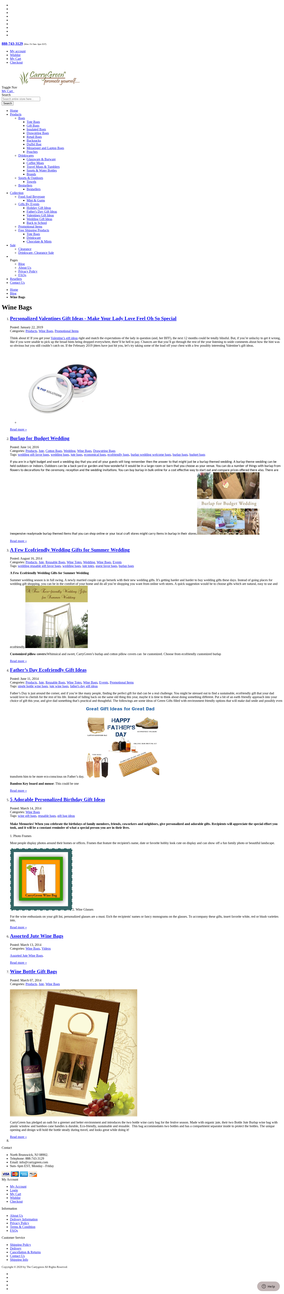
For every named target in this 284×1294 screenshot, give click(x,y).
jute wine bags (58, 686)
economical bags (95, 454)
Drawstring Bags (104, 451)
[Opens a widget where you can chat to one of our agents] (268, 1287)
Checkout (16, 62)
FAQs (22, 275)
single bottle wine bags (33, 686)
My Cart (15, 58)
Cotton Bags (54, 451)
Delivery (15, 1248)
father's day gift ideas (84, 686)
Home (14, 289)
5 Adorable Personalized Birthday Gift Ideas (57, 799)
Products (31, 331)
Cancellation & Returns (25, 1252)
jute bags (76, 454)
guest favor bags (106, 566)
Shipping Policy (20, 1244)
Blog (21, 264)
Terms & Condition (22, 1227)
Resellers (16, 279)
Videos (46, 948)
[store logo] (49, 87)
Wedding (69, 451)
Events (117, 562)
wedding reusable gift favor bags (39, 566)
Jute (41, 451)
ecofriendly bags (118, 454)
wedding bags (60, 454)
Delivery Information (24, 1219)
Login (14, 1190)
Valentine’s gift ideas (64, 338)
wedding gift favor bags (33, 454)
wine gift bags (27, 816)
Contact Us (17, 282)
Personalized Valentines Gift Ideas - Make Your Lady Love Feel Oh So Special (93, 318)
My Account (18, 1186)
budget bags (197, 454)
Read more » (18, 429)
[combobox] (21, 99)
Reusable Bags (55, 562)
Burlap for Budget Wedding (39, 438)
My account (18, 51)
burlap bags (180, 454)
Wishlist (15, 55)
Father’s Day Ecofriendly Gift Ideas (48, 670)
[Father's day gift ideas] (121, 776)
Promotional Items (67, 331)
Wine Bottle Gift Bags (33, 971)
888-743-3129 (12, 44)
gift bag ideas (66, 816)
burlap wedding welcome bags (151, 454)
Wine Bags (46, 331)
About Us (24, 267)
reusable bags (47, 816)
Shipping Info (19, 1259)
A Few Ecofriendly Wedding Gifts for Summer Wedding (70, 549)
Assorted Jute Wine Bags (36, 936)
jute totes (88, 566)
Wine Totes (74, 562)
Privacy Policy (27, 271)
